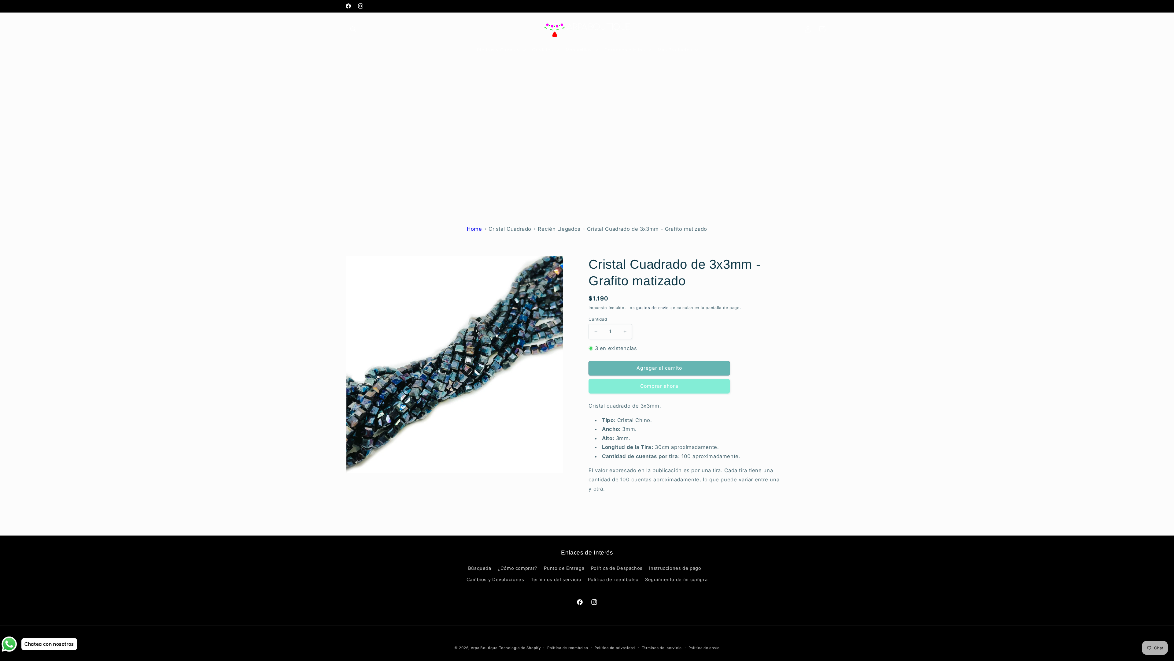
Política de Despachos (617, 568)
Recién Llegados (559, 229)
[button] (353, 29)
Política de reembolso (613, 579)
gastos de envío (652, 307)
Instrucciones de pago (675, 568)
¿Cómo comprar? (517, 568)
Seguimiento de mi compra (676, 579)
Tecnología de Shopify (520, 648)
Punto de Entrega (564, 568)
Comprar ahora (659, 386)
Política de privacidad (615, 648)
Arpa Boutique (484, 648)
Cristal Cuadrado (510, 229)
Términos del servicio (556, 579)
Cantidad (598, 319)
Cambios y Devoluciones (495, 579)
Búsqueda (479, 568)
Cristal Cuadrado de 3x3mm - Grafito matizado (647, 229)
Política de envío (704, 648)
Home (474, 229)
